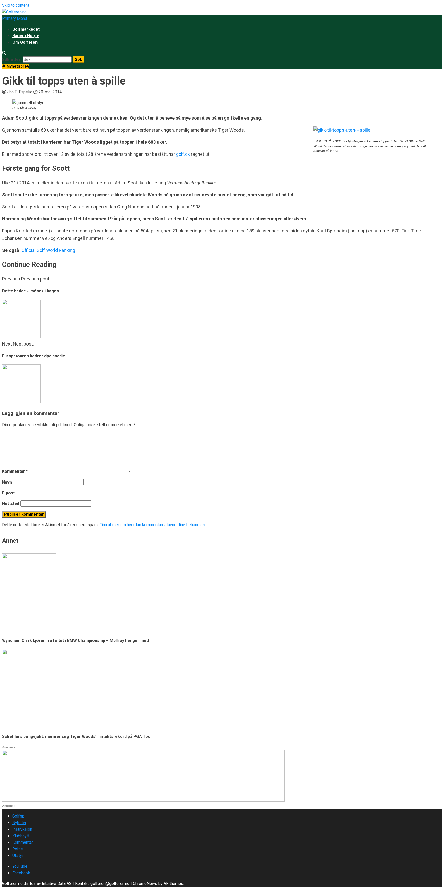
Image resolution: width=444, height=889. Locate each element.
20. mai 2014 (50, 91)
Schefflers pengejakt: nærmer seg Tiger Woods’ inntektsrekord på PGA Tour (77, 736)
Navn (7, 482)
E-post (8, 493)
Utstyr (17, 855)
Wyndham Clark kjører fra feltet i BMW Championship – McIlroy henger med (75, 640)
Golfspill (19, 816)
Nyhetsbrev (17, 66)
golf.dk (183, 154)
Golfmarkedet (26, 29)
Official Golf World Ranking (48, 250)
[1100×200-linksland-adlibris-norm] (143, 800)
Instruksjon (22, 829)
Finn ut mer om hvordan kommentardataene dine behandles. (152, 524)
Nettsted (10, 503)
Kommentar (15, 471)
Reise (17, 849)
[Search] (4, 53)
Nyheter (19, 822)
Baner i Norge (25, 35)
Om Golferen (25, 42)
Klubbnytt (20, 835)
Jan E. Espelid (20, 91)
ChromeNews (145, 883)
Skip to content (15, 5)
